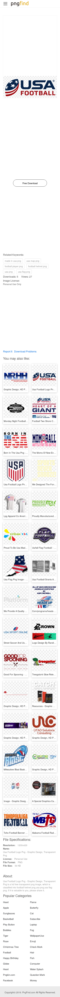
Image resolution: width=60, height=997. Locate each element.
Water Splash (36, 969)
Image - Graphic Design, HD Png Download (25, 801)
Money (33, 980)
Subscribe (35, 918)
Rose (5, 941)
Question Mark (37, 974)
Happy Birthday (11, 958)
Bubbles (7, 930)
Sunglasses (9, 913)
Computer (35, 963)
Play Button (9, 924)
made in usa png (13, 260)
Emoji (33, 941)
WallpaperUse (37, 935)
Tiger (5, 935)
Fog (32, 930)
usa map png (32, 260)
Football (7, 952)
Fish (32, 958)
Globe (6, 963)
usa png (9, 271)
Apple (6, 907)
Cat (32, 913)
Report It (7, 351)
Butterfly (34, 907)
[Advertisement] (30, 45)
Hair (32, 952)
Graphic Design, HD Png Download (21, 389)
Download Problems (25, 351)
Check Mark (36, 946)
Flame (33, 902)
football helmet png (37, 266)
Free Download (30, 183)
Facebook (8, 980)
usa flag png (24, 271)
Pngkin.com (9, 974)
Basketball (8, 918)
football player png (14, 266)
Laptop (33, 924)
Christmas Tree (11, 946)
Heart (6, 902)
